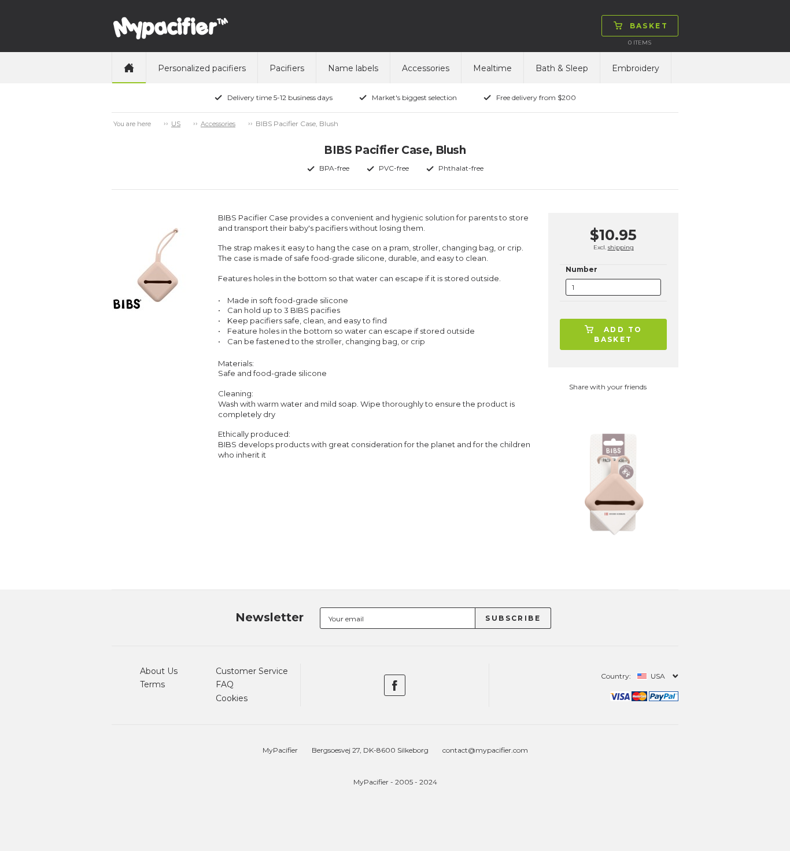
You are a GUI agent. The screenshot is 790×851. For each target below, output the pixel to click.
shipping (621, 247)
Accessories (425, 68)
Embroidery (635, 68)
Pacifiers (287, 68)
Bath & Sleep (562, 68)
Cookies (232, 698)
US (175, 124)
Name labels (353, 68)
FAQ (225, 684)
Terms (152, 684)
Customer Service (252, 671)
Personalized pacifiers (202, 68)
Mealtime (492, 68)
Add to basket (618, 334)
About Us (159, 671)
